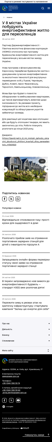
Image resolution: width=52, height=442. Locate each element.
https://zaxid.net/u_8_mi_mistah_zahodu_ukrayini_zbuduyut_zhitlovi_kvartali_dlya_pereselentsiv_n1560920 (25, 141)
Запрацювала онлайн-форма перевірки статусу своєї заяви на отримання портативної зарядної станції (26, 262)
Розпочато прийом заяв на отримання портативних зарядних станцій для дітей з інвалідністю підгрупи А (25, 241)
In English (9, 406)
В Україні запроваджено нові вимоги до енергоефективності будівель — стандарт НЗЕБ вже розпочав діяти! (25, 284)
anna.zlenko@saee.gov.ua (14, 393)
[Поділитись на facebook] (4, 198)
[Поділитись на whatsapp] (17, 198)
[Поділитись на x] (11, 198)
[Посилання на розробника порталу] (24, 428)
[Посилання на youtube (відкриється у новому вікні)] (18, 400)
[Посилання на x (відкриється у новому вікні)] (11, 400)
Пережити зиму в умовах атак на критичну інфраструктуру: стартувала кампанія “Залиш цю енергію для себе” (25, 305)
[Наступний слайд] (47, 169)
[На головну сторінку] (10, 8)
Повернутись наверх (34, 435)
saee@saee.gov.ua (10, 376)
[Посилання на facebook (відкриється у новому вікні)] (4, 400)
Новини (9, 17)
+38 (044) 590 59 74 (11, 383)
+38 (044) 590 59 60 (11, 390)
